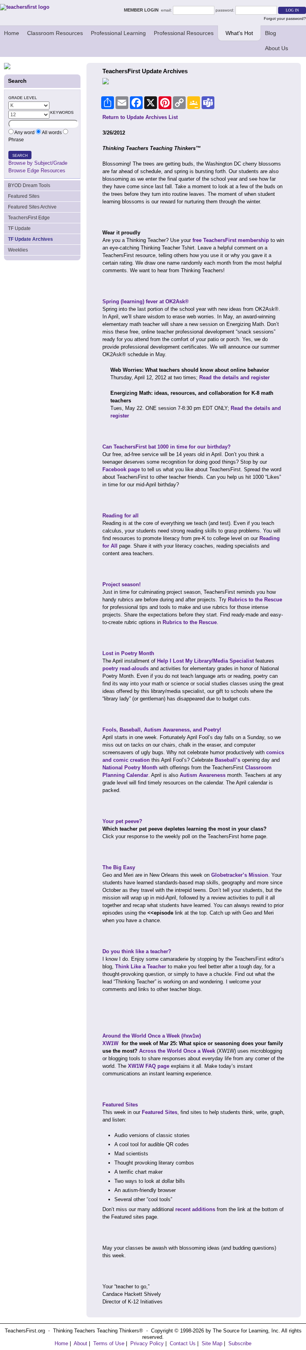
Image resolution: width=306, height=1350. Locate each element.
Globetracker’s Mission (239, 875)
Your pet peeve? (122, 821)
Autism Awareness (203, 775)
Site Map (212, 1343)
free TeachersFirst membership (230, 240)
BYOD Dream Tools (29, 185)
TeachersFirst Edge (29, 217)
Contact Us (183, 1343)
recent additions (195, 1209)
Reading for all (120, 516)
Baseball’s (227, 760)
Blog (270, 33)
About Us (276, 48)
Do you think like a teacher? (136, 951)
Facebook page (121, 469)
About (80, 1343)
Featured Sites (23, 196)
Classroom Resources (55, 33)
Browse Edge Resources (36, 171)
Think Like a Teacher (140, 967)
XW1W (110, 1043)
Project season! (121, 584)
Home (11, 33)
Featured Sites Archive (32, 207)
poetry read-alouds (125, 668)
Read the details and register (234, 377)
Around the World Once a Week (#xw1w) (151, 1036)
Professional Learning (118, 33)
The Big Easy (118, 867)
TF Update (19, 228)
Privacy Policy (147, 1343)
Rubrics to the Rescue (255, 600)
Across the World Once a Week (177, 1051)
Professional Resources (184, 33)
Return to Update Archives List (140, 117)
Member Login (142, 10)
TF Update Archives (30, 239)
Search (20, 156)
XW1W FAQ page (148, 1066)
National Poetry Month (129, 768)
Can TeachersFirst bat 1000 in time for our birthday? (166, 447)
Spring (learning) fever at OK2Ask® (145, 301)
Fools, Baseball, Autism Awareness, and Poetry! (161, 730)
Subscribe (239, 1343)
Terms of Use (108, 1343)
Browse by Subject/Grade (37, 163)
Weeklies (18, 250)
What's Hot (239, 33)
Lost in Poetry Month (128, 653)
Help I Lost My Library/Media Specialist (205, 661)
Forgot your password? (285, 18)
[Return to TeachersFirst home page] (24, 7)
